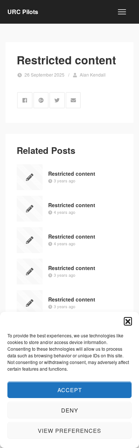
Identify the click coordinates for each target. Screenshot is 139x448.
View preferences (69, 430)
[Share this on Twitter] (57, 100)
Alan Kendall (93, 74)
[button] (128, 321)
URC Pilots (22, 11)
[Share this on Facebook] (25, 100)
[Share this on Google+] (41, 100)
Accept (69, 390)
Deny (69, 410)
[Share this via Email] (73, 100)
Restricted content (71, 173)
